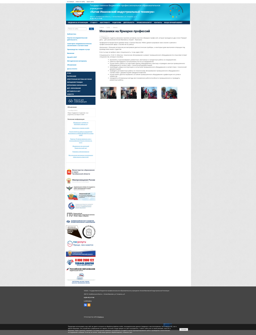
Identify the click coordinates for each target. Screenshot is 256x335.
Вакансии (70, 53)
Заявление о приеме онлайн (80, 128)
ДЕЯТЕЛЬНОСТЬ (128, 22)
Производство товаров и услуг (78, 49)
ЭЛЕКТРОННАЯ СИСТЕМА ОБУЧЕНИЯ (79, 79)
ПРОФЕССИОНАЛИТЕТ (144, 22)
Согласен (184, 329)
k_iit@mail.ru (88, 301)
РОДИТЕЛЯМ (116, 22)
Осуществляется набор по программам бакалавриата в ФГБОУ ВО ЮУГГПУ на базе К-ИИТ (81, 133)
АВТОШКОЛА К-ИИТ (73, 91)
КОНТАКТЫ (158, 22)
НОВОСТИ (70, 94)
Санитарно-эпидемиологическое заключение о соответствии (79, 44)
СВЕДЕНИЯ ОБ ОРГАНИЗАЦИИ (78, 22)
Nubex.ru (101, 317)
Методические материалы (77, 61)
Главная (102, 27)
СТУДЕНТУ (94, 22)
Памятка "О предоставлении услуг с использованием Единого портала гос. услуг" (80, 140)
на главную (70, 1)
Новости (115, 27)
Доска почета (72, 69)
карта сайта (90, 1)
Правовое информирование (80, 151)
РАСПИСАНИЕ (71, 76)
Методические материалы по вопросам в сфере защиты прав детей (81, 156)
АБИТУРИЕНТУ (105, 22)
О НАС (69, 73)
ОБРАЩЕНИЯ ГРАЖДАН (75, 82)
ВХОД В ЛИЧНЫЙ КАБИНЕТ (173, 22)
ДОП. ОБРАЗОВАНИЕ (74, 88)
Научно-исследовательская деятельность (77, 39)
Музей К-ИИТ (72, 57)
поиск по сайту (80, 1)
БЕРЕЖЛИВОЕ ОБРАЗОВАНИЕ (77, 85)
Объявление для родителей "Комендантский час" (80, 147)
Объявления (71, 65)
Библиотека (71, 34)
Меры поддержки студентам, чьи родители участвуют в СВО (78, 113)
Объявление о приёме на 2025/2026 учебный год (80, 123)
